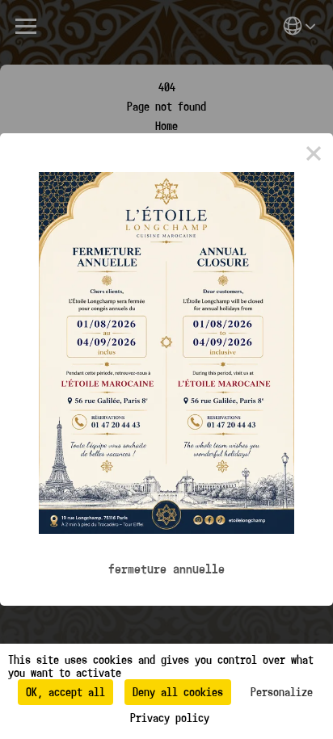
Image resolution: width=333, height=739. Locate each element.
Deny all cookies (178, 692)
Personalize (282, 692)
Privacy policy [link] (169, 718)
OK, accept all (65, 692)
